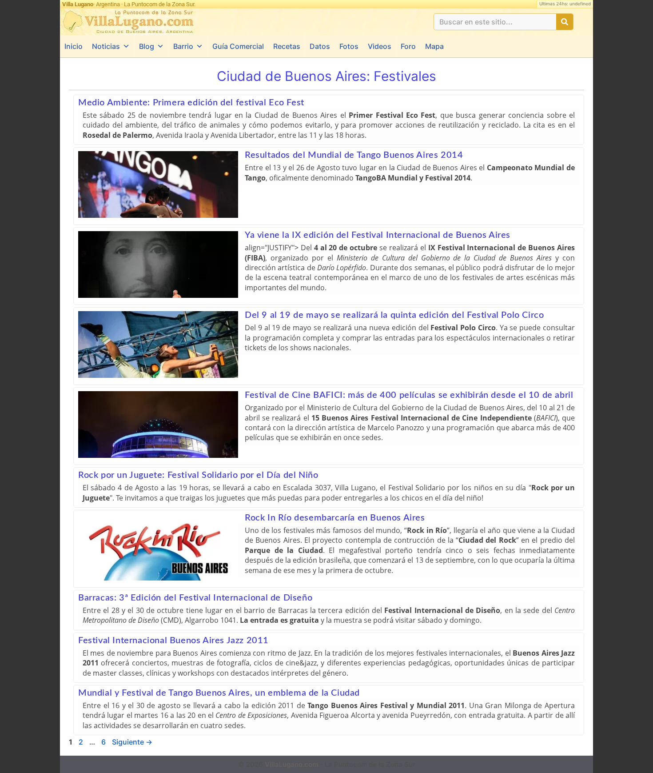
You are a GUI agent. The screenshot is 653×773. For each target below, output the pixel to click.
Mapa (434, 46)
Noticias (106, 46)
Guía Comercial (238, 46)
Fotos (348, 46)
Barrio (183, 46)
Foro (408, 46)
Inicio (73, 46)
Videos (379, 46)
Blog (146, 46)
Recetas (286, 46)
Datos (320, 46)
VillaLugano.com (291, 764)
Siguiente (132, 741)
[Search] (564, 22)
